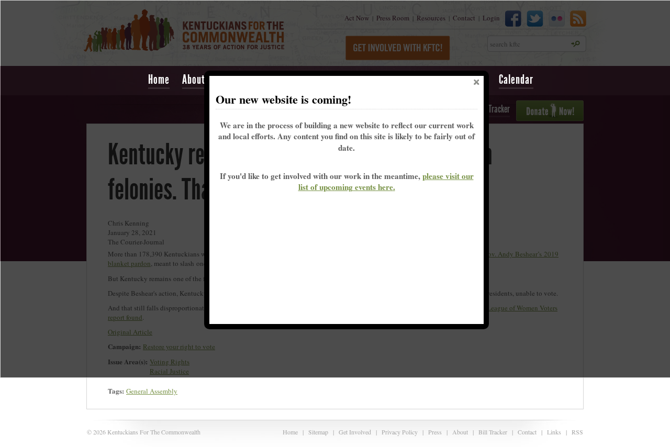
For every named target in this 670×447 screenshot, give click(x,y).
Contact (527, 432)
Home (159, 79)
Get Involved (355, 432)
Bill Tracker (492, 432)
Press (435, 432)
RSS (577, 432)
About (460, 432)
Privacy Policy (400, 432)
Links (554, 432)
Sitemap (318, 432)
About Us (199, 79)
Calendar (516, 79)
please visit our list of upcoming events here (386, 181)
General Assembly (151, 391)
